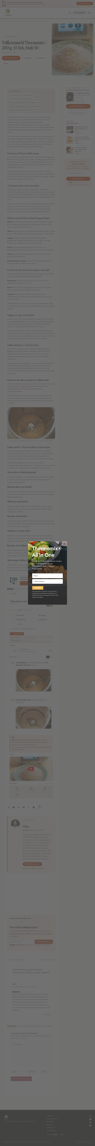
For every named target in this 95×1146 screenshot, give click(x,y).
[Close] (64, 544)
